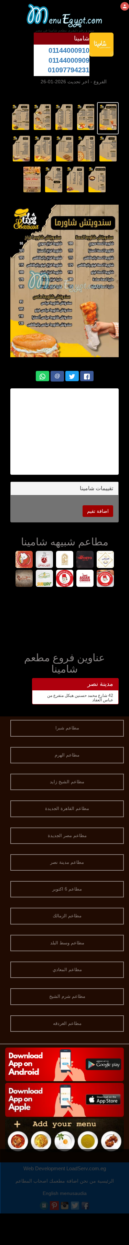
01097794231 (68, 70)
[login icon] (124, 6)
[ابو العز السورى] (64, 560)
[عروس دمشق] (44, 560)
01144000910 (69, 50)
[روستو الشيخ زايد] (84, 560)
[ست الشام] (23, 579)
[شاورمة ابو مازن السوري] (64, 579)
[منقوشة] (23, 560)
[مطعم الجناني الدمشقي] (105, 560)
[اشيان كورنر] (84, 579)
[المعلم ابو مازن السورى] (105, 579)
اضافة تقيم (98, 511)
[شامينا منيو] (107, 117)
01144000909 (69, 60)
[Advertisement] (64, 618)
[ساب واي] (44, 579)
